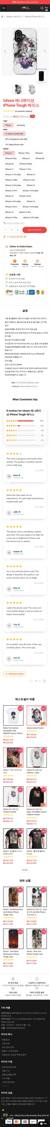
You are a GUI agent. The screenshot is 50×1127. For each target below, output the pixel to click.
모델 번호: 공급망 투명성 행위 (14, 1055)
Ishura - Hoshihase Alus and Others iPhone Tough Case (13, 912)
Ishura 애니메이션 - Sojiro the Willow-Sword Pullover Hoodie (36, 812)
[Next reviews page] (44, 680)
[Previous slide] (5, 51)
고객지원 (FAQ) (8, 1082)
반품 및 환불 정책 (9, 1074)
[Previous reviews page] (31, 680)
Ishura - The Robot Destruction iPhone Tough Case (11, 954)
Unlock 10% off (5, 1115)
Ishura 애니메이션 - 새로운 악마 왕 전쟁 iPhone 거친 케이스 (37, 912)
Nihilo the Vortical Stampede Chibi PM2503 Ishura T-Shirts (13, 730)
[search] (42, 8)
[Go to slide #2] (32, 89)
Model (6, 149)
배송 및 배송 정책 (9, 1067)
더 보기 (25, 870)
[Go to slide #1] (18, 89)
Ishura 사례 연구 (14, 16)
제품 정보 (6, 1040)
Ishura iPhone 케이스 (35, 16)
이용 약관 (6, 1043)
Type (5, 121)
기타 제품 (6, 1078)
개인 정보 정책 (8, 1047)
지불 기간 (6, 1071)
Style (5, 129)
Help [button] (45, 1124)
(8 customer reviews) (23, 111)
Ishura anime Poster (35, 728)
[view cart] (46, 8)
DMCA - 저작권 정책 (10, 1051)
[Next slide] (45, 51)
